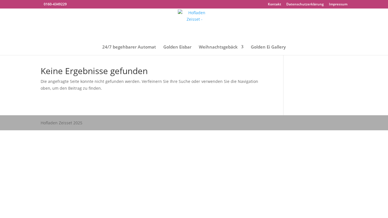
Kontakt (274, 5)
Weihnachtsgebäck (218, 47)
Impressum (338, 5)
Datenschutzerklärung (305, 5)
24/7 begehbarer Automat (129, 47)
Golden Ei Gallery (268, 47)
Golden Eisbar (177, 47)
